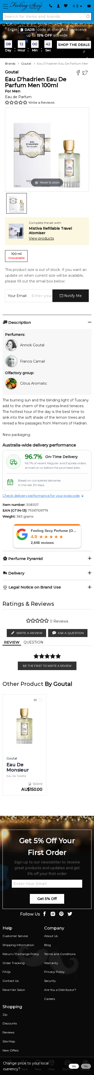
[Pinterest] (61, 914)
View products (41, 238)
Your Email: (17, 295)
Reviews (8, 1032)
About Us (51, 936)
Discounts (10, 1023)
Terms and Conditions (59, 954)
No (86, 1066)
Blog (47, 945)
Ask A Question (71, 633)
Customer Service (15, 936)
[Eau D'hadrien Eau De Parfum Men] (16, 203)
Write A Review (29, 633)
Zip (5, 1014)
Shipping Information (18, 945)
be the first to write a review (47, 666)
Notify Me (72, 295)
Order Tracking (14, 963)
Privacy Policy (54, 972)
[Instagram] (53, 914)
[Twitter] (85, 73)
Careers (49, 999)
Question (33, 642)
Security (50, 981)
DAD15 (30, 30)
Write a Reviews (41, 102)
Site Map (9, 1041)
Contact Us (11, 981)
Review (12, 642)
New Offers (11, 1050)
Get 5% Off (47, 898)
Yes (74, 1066)
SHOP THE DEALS (74, 45)
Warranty (51, 963)
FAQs (7, 972)
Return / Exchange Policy (21, 954)
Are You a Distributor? (60, 990)
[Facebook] (78, 73)
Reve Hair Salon (14, 990)
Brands (10, 63)
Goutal (26, 63)
